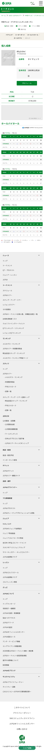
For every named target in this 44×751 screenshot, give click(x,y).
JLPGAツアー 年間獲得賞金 (12, 348)
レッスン (6, 562)
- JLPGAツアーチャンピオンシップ (16, 443)
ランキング (7, 338)
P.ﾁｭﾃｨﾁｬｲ (21, 52)
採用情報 (6, 665)
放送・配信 (9, 26)
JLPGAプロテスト (9, 508)
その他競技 (7, 309)
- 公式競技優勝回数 (11, 429)
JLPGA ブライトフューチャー (13, 682)
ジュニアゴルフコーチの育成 (13, 538)
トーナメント (7, 265)
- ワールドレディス (11, 434)
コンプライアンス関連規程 (12, 646)
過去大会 (23, 29)
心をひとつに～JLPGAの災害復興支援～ (17, 691)
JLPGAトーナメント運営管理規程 (15, 655)
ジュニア (6, 518)
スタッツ (6, 363)
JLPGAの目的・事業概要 (11, 613)
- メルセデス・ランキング (13, 377)
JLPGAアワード (8, 622)
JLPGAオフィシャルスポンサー (14, 632)
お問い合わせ (22, 729)
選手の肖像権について (11, 660)
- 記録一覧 (7, 391)
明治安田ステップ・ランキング (14, 353)
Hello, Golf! (7, 524)
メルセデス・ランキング (11, 344)
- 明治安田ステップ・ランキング (15, 401)
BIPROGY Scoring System (36, 127)
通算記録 (6, 416)
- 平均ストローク (10, 386)
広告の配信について (36, 118)
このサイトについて (22, 707)
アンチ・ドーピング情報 (11, 641)
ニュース (6, 255)
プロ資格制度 (7, 498)
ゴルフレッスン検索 (10, 582)
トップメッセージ (9, 604)
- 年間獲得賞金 (9, 382)
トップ (5, 261)
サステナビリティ (9, 677)
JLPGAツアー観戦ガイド (11, 475)
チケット (6, 465)
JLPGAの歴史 (7, 627)
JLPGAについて (8, 593)
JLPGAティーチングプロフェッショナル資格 (18, 513)
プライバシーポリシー (22, 712)
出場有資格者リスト (10, 319)
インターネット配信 (10, 460)
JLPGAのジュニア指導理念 (12, 528)
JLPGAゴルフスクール (11, 572)
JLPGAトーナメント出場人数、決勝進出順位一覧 (20, 314)
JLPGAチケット (8, 471)
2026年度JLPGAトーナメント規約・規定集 (18, 651)
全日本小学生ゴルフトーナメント (14, 543)
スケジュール (7, 290)
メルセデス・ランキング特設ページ (15, 358)
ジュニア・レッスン (10, 275)
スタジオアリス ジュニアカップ (14, 547)
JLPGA (5, 279)
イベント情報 (35, 26)
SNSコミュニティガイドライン (22, 718)
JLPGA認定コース (9, 637)
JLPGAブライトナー (10, 487)
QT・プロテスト (8, 270)
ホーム (3, 15)
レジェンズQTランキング (12, 333)
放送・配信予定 (8, 455)
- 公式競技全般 (9, 424)
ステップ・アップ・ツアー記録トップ (16, 397)
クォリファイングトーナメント (14, 323)
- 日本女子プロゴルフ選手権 (14, 438)
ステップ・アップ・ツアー (12, 300)
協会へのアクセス (9, 618)
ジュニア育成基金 (9, 533)
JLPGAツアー (7, 295)
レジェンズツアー (9, 305)
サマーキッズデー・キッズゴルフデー (16, 552)
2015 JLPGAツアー (15, 15)
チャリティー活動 (9, 687)
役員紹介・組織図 (9, 608)
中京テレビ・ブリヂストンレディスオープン (17, 22)
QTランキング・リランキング (13, 328)
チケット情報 (22, 26)
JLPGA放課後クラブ (10, 557)
